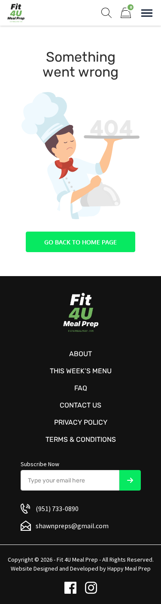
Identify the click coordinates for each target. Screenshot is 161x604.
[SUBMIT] (130, 480)
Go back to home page (80, 242)
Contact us (80, 405)
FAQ (80, 388)
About (80, 354)
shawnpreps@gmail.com (72, 525)
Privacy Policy (80, 422)
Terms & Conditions (81, 439)
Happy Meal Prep (129, 568)
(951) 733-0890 (57, 508)
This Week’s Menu (81, 371)
